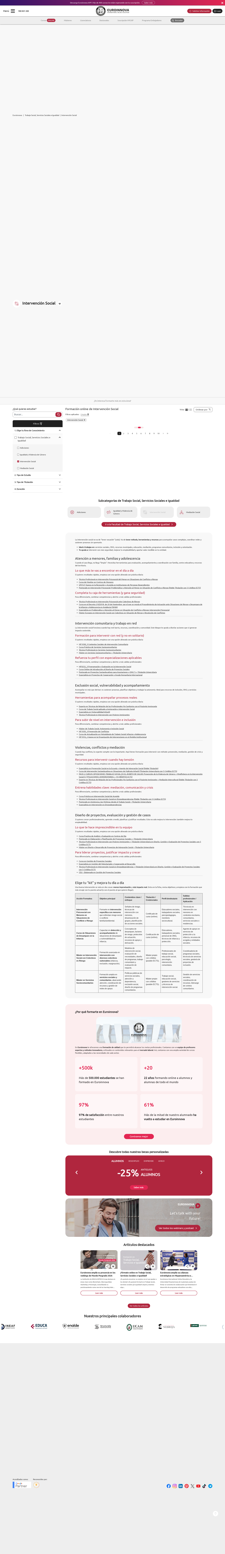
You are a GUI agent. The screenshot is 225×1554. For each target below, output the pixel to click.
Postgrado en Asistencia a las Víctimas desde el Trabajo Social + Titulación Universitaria (115, 802)
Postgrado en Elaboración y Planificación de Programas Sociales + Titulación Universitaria (116, 839)
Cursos (47, 20)
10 (158, 433)
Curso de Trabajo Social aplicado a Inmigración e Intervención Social (107, 709)
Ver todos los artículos (139, 1306)
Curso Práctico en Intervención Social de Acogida (99, 796)
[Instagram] (175, 1486)
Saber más (148, 3)
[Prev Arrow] (76, 1172)
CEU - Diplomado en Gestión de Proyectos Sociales (100, 872)
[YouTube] (198, 1486)
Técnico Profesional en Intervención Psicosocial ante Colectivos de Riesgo (109, 602)
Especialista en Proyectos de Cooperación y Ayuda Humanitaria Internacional (110, 675)
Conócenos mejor (139, 1136)
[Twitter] (192, 1486)
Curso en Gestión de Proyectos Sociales (95, 861)
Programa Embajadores (151, 20)
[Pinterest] (187, 1486)
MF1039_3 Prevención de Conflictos (94, 731)
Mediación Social (27, 468)
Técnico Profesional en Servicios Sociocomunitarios (100, 650)
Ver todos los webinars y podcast (176, 1228)
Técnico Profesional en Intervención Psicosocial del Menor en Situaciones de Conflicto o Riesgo (118, 579)
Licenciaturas (85, 20)
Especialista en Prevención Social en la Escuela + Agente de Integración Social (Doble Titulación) (118, 768)
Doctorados (104, 20)
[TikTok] (204, 1486)
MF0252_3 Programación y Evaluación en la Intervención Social (105, 666)
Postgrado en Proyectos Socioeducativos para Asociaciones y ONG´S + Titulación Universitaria (118, 672)
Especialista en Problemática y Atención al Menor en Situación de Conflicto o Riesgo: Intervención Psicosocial (124, 610)
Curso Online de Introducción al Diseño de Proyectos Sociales (104, 669)
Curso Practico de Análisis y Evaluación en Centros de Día (102, 836)
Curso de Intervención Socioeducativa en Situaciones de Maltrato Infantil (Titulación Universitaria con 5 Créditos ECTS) (128, 771)
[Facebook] (169, 1486)
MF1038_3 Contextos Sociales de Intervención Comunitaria (103, 644)
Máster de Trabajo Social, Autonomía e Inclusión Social (101, 729)
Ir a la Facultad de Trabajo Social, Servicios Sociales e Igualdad (137, 524)
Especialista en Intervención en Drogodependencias (100, 805)
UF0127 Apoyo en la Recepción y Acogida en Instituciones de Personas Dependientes (114, 585)
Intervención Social (28, 461)
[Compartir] (107, 1266)
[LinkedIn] (181, 1486)
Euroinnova (17, 115)
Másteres (68, 20)
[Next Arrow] (201, 1172)
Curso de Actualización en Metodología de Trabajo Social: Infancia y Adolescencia (112, 734)
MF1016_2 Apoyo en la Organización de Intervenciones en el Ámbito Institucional (113, 737)
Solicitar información (201, 11)
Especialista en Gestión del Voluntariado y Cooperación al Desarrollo (107, 864)
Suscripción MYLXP (125, 20)
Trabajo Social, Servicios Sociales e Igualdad (42, 115)
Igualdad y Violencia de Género (33, 455)
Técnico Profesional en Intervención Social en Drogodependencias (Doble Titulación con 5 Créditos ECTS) (122, 799)
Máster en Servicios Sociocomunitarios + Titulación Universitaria (105, 653)
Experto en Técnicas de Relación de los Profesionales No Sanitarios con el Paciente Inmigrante (118, 706)
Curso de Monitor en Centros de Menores (96, 582)
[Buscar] (58, 414)
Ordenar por (202, 409)
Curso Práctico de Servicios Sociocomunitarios (98, 647)
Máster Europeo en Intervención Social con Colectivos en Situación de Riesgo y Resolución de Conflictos (122, 613)
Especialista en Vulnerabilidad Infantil (94, 712)
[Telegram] (210, 1486)
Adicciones (24, 448)
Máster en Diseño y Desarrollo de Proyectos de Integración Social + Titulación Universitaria (116, 847)
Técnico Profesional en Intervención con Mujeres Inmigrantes (104, 715)
